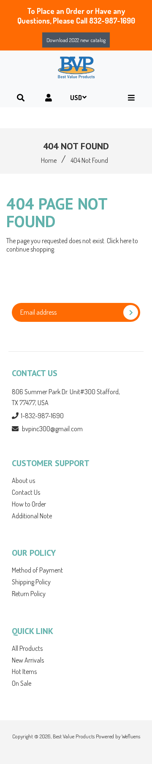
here (125, 240)
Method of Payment (37, 570)
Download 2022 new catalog (76, 40)
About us (23, 480)
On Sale (21, 683)
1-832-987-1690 (42, 415)
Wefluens (131, 736)
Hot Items (24, 671)
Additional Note (32, 516)
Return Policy (29, 593)
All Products (27, 648)
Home (49, 160)
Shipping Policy (31, 582)
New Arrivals (28, 660)
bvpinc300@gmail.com (52, 428)
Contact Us (26, 492)
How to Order (29, 504)
